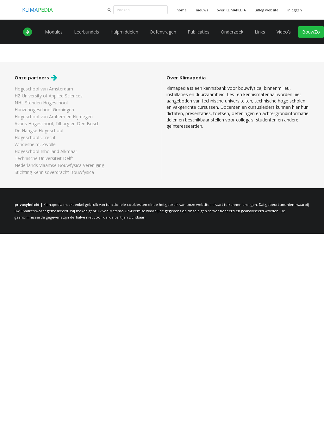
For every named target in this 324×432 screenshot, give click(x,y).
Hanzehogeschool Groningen (44, 110)
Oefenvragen (163, 32)
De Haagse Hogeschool (39, 130)
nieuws (202, 10)
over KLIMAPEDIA (231, 10)
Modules (54, 32)
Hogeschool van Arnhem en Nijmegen (54, 117)
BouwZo (311, 32)
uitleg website (266, 10)
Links (260, 32)
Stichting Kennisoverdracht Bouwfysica (54, 172)
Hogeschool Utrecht (35, 137)
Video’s (284, 32)
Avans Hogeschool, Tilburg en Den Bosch (57, 123)
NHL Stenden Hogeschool (41, 103)
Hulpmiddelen (124, 32)
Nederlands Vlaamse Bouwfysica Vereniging (59, 165)
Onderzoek (232, 32)
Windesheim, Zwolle (35, 144)
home (182, 10)
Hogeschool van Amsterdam (44, 89)
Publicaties (198, 32)
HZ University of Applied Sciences (49, 96)
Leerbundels (86, 32)
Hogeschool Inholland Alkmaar (46, 151)
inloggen (294, 10)
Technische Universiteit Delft (44, 158)
